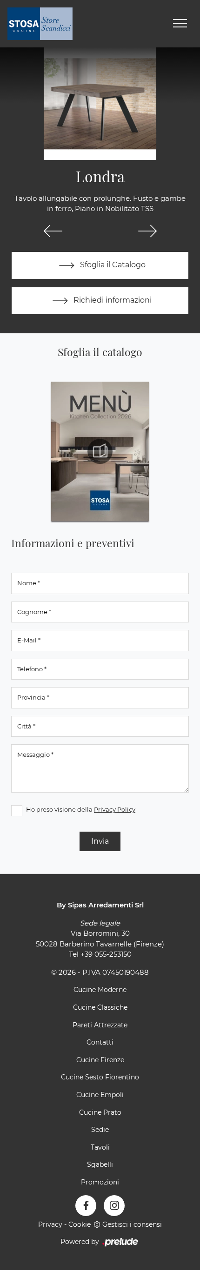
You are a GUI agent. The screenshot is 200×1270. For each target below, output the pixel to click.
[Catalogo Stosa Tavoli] (100, 451)
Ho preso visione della (80, 809)
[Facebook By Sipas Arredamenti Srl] (85, 1205)
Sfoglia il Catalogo (112, 264)
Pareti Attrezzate (100, 1025)
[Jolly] (52, 231)
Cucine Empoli (100, 1095)
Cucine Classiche (100, 1007)
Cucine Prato (100, 1112)
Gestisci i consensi (132, 1224)
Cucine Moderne (100, 990)
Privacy (50, 1224)
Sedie (100, 1129)
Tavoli (100, 1147)
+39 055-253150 (106, 954)
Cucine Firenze (100, 1060)
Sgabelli (100, 1164)
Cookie (79, 1224)
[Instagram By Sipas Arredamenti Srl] (114, 1205)
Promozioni (100, 1182)
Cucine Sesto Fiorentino (100, 1077)
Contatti (100, 1042)
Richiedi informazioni (112, 300)
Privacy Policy (114, 809)
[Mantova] (147, 231)
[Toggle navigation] (180, 24)
